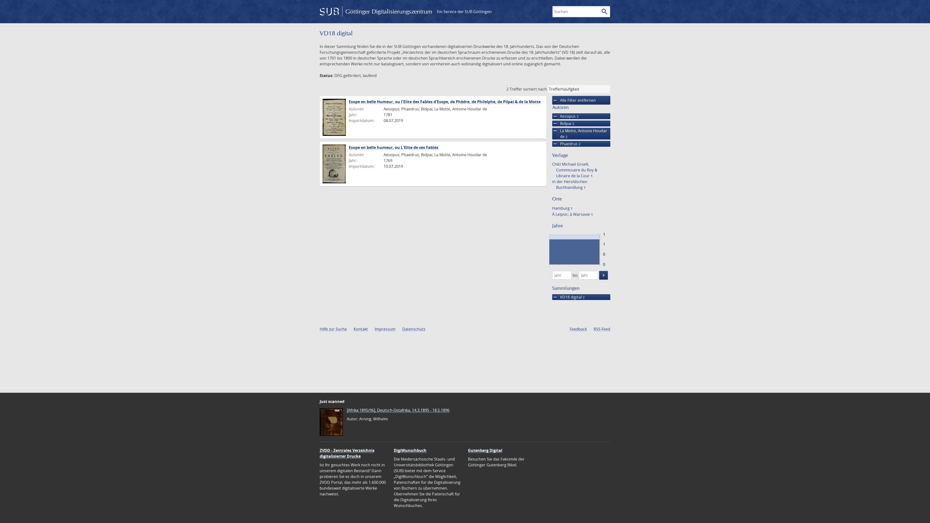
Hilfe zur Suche (333, 329)
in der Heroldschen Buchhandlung (569, 184)
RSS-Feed (602, 329)
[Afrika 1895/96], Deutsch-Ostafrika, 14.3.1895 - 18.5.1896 (398, 410)
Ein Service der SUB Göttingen (464, 11)
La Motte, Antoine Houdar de (579, 133)
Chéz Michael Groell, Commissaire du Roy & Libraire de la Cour (574, 170)
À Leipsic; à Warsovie (572, 214)
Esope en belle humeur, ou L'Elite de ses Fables (393, 147)
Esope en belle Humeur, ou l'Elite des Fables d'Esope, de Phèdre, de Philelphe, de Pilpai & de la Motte (445, 101)
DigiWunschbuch (410, 450)
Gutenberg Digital (485, 450)
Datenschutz (413, 329)
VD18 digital (568, 297)
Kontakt (361, 329)
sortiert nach (535, 89)
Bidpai (563, 123)
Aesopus (565, 116)
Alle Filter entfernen (574, 100)
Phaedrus (566, 144)
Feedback (578, 329)
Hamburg (562, 208)
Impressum (385, 329)
